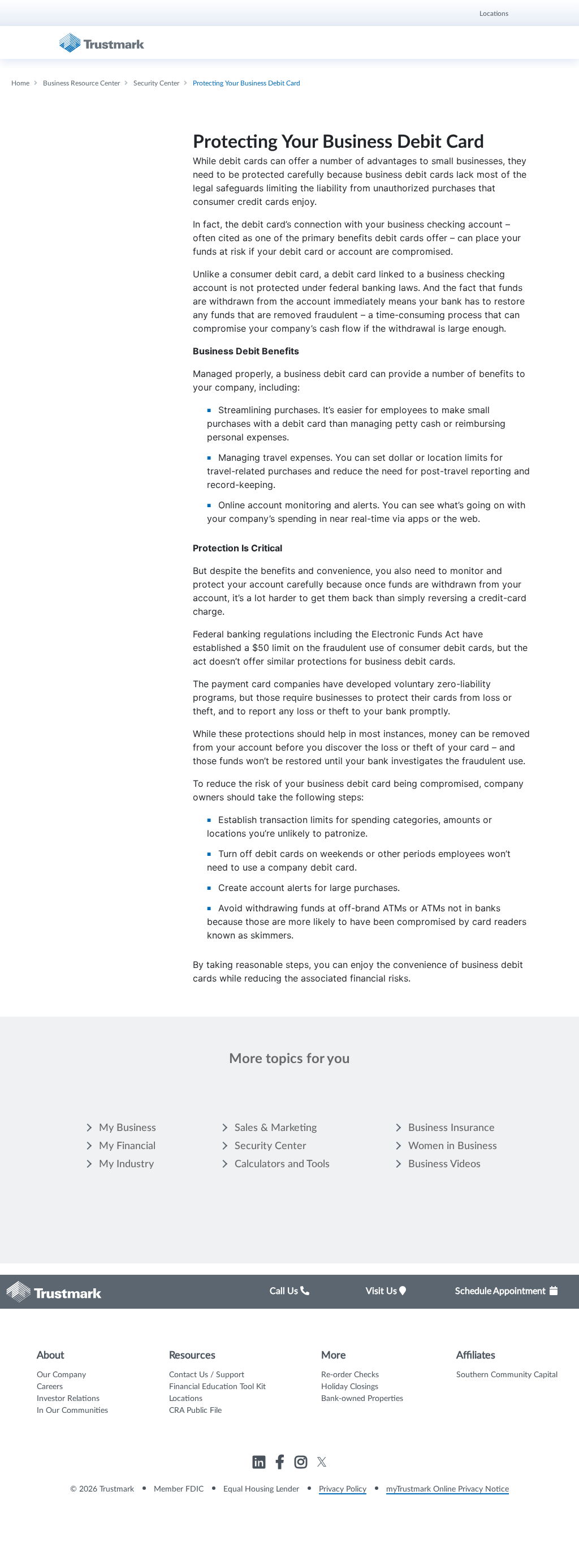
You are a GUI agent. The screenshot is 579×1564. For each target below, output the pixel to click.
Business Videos (444, 1164)
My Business (127, 1128)
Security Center (270, 1146)
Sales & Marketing (276, 1128)
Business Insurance (451, 1128)
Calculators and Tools (282, 1164)
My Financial (127, 1146)
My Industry (126, 1164)
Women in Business (452, 1146)
